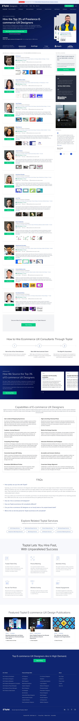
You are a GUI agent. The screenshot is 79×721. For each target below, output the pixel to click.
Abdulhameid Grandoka (21, 245)
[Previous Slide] (61, 154)
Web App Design (28, 201)
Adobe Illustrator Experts (27, 697)
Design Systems (31, 59)
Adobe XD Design (45, 248)
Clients (30, 6)
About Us (37, 6)
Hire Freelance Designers (8, 678)
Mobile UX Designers (11, 9)
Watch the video (64, 120)
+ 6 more (50, 224)
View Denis (9, 233)
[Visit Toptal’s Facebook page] (71, 709)
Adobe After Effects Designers (28, 695)
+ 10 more (49, 106)
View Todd (9, 115)
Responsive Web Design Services (15, 531)
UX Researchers (43, 700)
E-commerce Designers (45, 676)
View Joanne (9, 162)
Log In (76, 6)
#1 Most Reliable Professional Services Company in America (46, 1)
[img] (65, 34)
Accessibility (53, 715)
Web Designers (39, 9)
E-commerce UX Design (20, 59)
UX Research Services (47, 531)
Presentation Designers (45, 690)
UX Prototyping (42, 82)
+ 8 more (47, 59)
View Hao (9, 304)
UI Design (46, 177)
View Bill (9, 68)
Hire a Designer (69, 6)
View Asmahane (9, 186)
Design (7, 633)
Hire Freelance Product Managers (10, 688)
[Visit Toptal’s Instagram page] (75, 709)
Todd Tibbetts (19, 103)
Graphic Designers (26, 685)
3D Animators (25, 693)
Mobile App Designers (30, 9)
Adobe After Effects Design (41, 106)
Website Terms (47, 715)
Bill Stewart (18, 56)
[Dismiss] (75, 1)
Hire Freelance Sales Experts (9, 690)
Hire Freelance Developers (8, 676)
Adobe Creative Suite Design (33, 82)
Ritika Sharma (19, 127)
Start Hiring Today (10, 393)
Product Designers (73, 9)
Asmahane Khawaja (20, 174)
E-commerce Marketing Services (64, 531)
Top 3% (21, 6)
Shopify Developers (48, 9)
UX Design (36, 59)
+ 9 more (46, 82)
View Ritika (9, 139)
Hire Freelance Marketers (8, 681)
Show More (18, 68)
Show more (59, 145)
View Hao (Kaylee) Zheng (67, 22)
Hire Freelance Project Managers (10, 685)
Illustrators (42, 678)
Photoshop (38, 130)
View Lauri (9, 210)
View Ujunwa (9, 91)
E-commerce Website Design (43, 201)
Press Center (61, 681)
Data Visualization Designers (28, 702)
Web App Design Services (63, 528)
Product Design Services (47, 528)
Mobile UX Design (42, 59)
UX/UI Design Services (15, 528)
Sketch (37, 153)
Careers (60, 683)
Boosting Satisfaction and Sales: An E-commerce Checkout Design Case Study (15, 636)
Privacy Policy (41, 715)
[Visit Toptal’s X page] (68, 709)
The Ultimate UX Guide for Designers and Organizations (62, 636)
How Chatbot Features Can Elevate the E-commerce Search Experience (39, 636)
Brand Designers (25, 688)
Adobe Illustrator (44, 130)
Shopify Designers (44, 697)
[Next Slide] (71, 154)
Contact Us (61, 678)
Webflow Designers (44, 702)
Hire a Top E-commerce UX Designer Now (15, 31)
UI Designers (65, 9)
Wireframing (41, 177)
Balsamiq (40, 224)
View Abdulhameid (9, 258)
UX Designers (21, 9)
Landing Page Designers (45, 681)
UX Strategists (25, 690)
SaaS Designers (57, 9)
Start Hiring (28, 325)
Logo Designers (43, 683)
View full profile (9, 60)
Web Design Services (32, 531)
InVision (29, 224)
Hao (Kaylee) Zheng (64, 33)
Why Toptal (61, 676)
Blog (34, 6)
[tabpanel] (66, 141)
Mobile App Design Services (31, 528)
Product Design (35, 201)
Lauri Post (18, 198)
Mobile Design (38, 633)
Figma (26, 59)
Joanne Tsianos (19, 150)
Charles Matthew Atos (20, 269)
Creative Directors (26, 700)
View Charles (9, 281)
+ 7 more (49, 295)
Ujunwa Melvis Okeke (20, 79)
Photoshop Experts (44, 688)
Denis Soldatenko (19, 222)
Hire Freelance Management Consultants (11, 683)
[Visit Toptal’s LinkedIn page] (64, 709)
